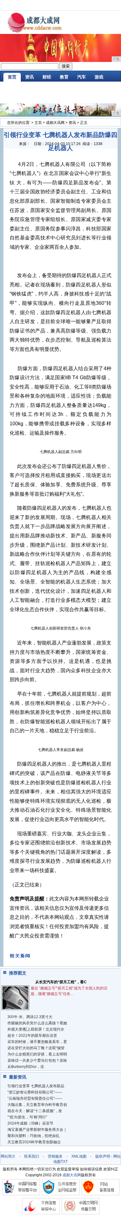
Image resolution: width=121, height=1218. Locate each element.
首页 (12, 76)
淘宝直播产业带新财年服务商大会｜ (37, 1129)
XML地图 (79, 1156)
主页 (38, 122)
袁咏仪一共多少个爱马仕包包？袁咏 (37, 1060)
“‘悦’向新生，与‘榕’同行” (27, 1117)
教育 (64, 76)
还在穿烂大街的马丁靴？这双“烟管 (36, 1048)
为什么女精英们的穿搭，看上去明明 (37, 1054)
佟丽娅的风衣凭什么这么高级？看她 (37, 1023)
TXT (64, 1161)
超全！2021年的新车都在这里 (32, 1035)
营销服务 (55, 1156)
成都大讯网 (55, 122)
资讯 (29, 76)
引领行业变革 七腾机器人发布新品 (35, 1086)
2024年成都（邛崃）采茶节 (30, 1123)
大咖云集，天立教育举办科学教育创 (37, 1104)
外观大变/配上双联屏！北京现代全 (35, 1029)
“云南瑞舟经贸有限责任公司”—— (34, 1098)
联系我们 (31, 1156)
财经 (47, 76)
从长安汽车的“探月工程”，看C (61, 982)
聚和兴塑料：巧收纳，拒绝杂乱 (33, 1136)
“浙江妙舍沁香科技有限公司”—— (34, 1092)
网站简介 (8, 1156)
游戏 (99, 76)
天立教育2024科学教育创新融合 (34, 1142)
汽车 (81, 76)
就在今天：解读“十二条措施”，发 (34, 1111)
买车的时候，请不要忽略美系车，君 (37, 1042)
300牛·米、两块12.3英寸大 (29, 1017)
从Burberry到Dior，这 (25, 1067)
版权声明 (102, 1156)
